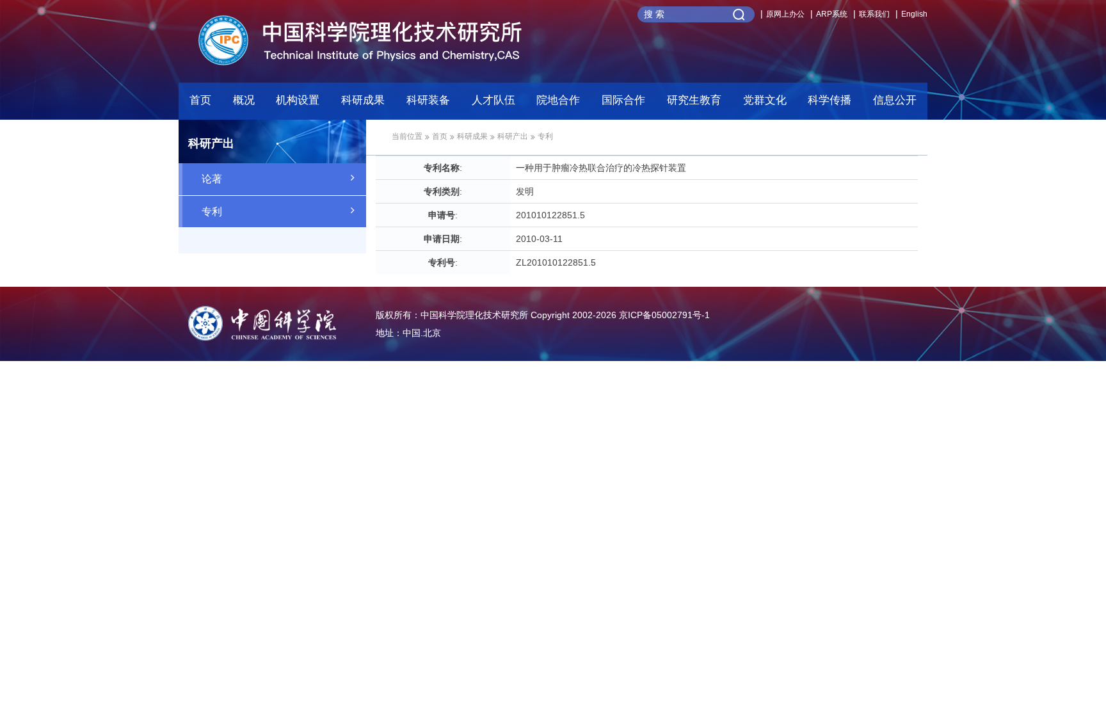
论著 (212, 178)
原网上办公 (785, 14)
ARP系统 (831, 14)
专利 (212, 211)
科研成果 (472, 136)
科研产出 (512, 136)
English (914, 14)
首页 (200, 100)
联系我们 (874, 14)
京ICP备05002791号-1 (664, 315)
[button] (428, 104)
